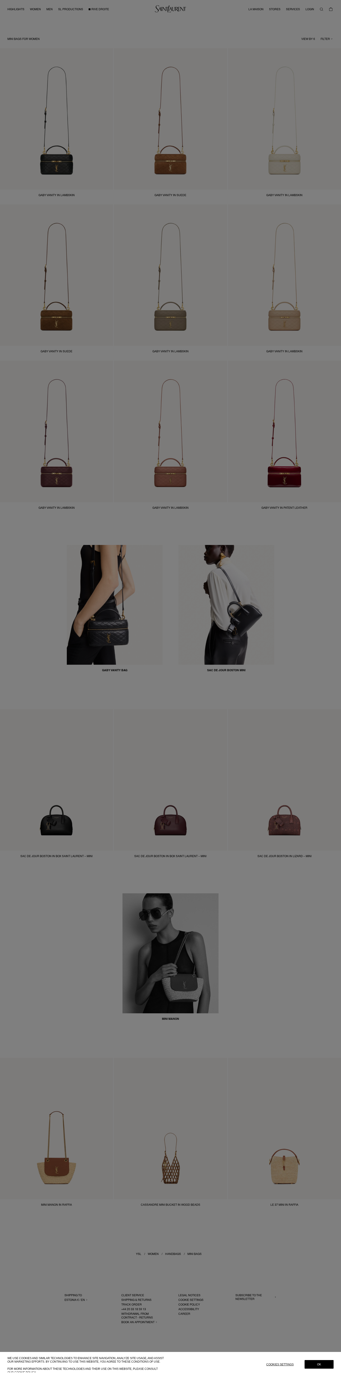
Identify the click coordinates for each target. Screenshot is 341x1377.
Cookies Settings (280, 1364)
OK (319, 1364)
